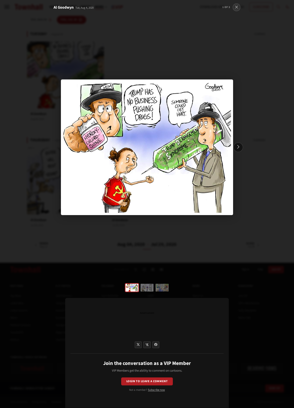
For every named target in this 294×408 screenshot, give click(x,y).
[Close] (236, 7)
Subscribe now (156, 390)
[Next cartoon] (238, 147)
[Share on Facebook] (155, 344)
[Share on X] (138, 344)
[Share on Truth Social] (147, 344)
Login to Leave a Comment (147, 381)
